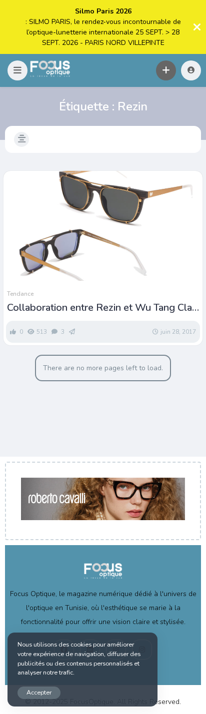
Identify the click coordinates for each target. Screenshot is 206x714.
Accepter (39, 692)
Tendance (20, 294)
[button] (18, 70)
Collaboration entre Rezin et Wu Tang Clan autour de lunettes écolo (102, 308)
